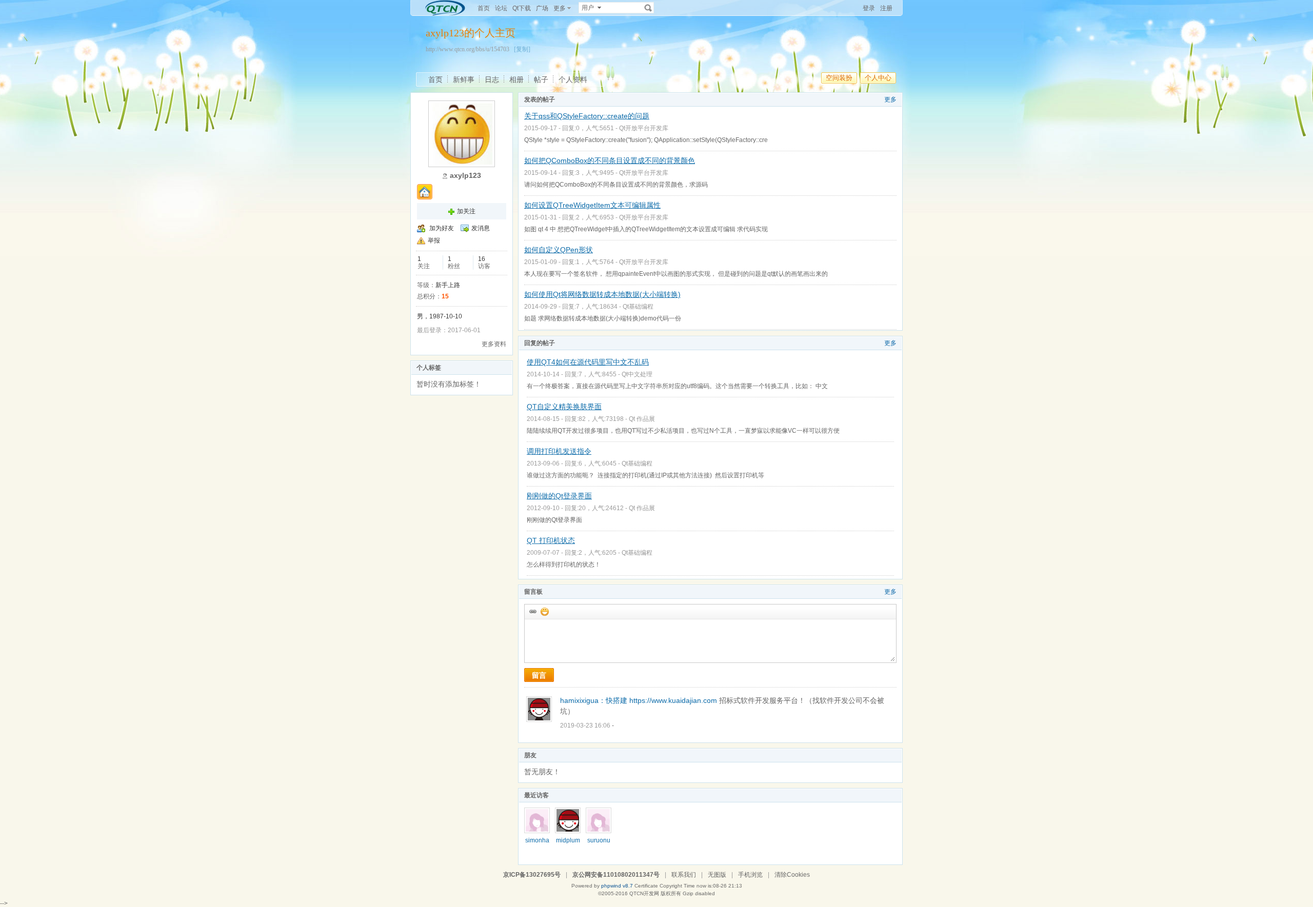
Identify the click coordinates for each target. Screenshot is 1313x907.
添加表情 (544, 611)
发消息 (480, 228)
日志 (492, 79)
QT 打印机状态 (551, 540)
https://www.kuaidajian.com (673, 700)
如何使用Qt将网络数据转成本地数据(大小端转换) (602, 294)
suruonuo (598, 844)
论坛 (501, 8)
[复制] (522, 49)
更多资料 (494, 344)
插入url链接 (532, 611)
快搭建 (616, 700)
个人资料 (573, 79)
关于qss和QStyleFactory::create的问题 (586, 116)
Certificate (646, 886)
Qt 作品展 (642, 418)
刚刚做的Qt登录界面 (559, 496)
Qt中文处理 (637, 374)
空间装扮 (839, 78)
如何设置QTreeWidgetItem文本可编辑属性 (592, 205)
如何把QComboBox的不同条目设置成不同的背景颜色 (609, 160)
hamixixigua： (583, 700)
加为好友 (441, 228)
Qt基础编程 (638, 306)
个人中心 (878, 78)
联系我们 (683, 874)
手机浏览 (750, 874)
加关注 (466, 211)
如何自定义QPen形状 (558, 250)
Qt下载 (521, 8)
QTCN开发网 (644, 893)
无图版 (717, 874)
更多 (890, 99)
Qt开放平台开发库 (643, 128)
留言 (539, 675)
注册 (886, 8)
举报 (434, 240)
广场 (542, 8)
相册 (516, 79)
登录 (869, 8)
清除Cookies (792, 874)
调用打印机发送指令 (559, 451)
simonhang (537, 844)
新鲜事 (463, 79)
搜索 (648, 7)
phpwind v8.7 (617, 886)
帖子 (541, 79)
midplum (568, 840)
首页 (484, 8)
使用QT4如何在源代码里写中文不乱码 (588, 362)
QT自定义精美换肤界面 (564, 406)
